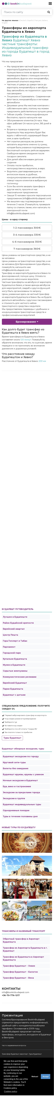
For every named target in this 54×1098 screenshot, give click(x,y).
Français (37, 20)
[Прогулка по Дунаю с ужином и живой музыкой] (27, 889)
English (5, 23)
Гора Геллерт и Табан (15, 641)
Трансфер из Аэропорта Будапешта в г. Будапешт (25, 949)
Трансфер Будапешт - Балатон (20, 972)
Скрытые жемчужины (15, 671)
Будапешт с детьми (14, 695)
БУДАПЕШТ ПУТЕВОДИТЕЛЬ (17, 609)
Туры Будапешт (12, 738)
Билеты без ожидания (15, 768)
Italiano (45, 20)
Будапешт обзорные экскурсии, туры (23, 749)
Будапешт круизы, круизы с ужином (23, 774)
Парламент (9, 647)
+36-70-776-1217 (11, 995)
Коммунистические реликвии (19, 677)
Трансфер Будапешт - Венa (18, 978)
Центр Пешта (10, 635)
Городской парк (12, 653)
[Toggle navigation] (50, 3)
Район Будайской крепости (18, 623)
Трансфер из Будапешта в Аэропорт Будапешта (23, 958)
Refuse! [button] (35, 1077)
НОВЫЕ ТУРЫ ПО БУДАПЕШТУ (19, 827)
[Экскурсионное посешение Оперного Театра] (27, 843)
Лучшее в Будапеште (15, 617)
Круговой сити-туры (14, 762)
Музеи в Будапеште (14, 665)
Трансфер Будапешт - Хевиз (19, 966)
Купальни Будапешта (15, 659)
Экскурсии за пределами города (21, 792)
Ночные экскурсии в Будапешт (20, 780)
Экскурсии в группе (14, 798)
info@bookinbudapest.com (15, 992)
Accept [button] (46, 1077)
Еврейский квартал (14, 629)
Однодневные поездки (16, 810)
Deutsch (23, 20)
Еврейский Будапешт (15, 683)
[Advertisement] (27, 489)
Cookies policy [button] (10, 1091)
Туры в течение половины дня (20, 816)
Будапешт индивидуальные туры (22, 804)
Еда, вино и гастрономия (17, 786)
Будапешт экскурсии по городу (21, 756)
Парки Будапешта (13, 689)
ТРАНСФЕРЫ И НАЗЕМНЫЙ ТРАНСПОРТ (23, 931)
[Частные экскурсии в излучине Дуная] (27, 866)
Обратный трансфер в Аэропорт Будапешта (21, 940)
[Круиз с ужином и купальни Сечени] (27, 911)
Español (30, 20)
